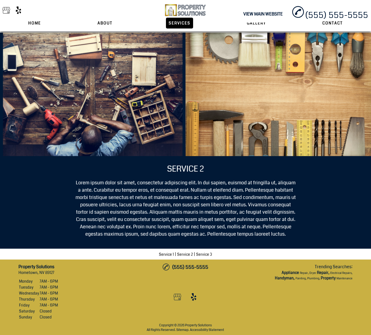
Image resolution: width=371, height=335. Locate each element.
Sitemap (182, 330)
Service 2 (185, 254)
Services (179, 23)
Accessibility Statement (207, 330)
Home (34, 23)
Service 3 (204, 254)
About (105, 23)
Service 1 (166, 254)
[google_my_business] (6, 11)
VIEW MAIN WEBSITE (263, 14)
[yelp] (18, 11)
